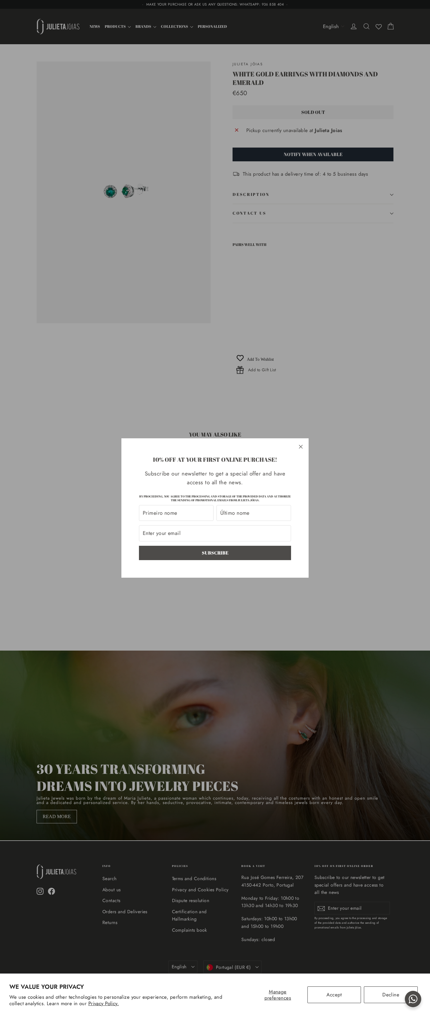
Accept (334, 994)
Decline (390, 994)
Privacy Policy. (103, 1003)
